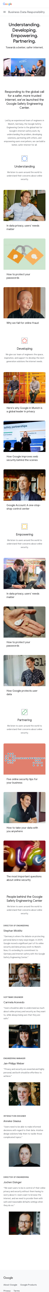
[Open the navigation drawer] (5, 12)
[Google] (7, 4)
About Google (10, 1285)
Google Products (28, 1285)
